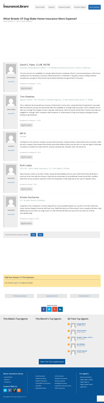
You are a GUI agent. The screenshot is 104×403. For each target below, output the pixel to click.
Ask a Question (95, 7)
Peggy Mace (81, 324)
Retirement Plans (41, 388)
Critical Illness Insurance (43, 383)
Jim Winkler (81, 344)
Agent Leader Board (86, 384)
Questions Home (52, 296)
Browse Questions (86, 377)
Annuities (38, 386)
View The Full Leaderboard (52, 361)
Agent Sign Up (84, 382)
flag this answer (26, 88)
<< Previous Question (19, 296)
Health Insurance (41, 378)
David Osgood (82, 351)
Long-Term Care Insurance (63, 386)
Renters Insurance (41, 381)
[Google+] (54, 310)
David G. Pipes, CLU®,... (85, 337)
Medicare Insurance (61, 378)
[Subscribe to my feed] (19, 391)
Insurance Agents (80, 7)
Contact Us (7, 382)
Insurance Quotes (64, 7)
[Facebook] (43, 310)
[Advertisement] (52, 40)
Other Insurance (60, 388)
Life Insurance (59, 376)
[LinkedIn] (60, 310)
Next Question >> (84, 296)
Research (52, 7)
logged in (17, 283)
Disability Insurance (61, 383)
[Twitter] (49, 310)
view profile (11, 81)
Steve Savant (81, 331)
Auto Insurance (40, 376)
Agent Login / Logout (86, 379)
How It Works (40, 7)
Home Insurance (60, 381)
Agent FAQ (83, 387)
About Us (7, 379)
